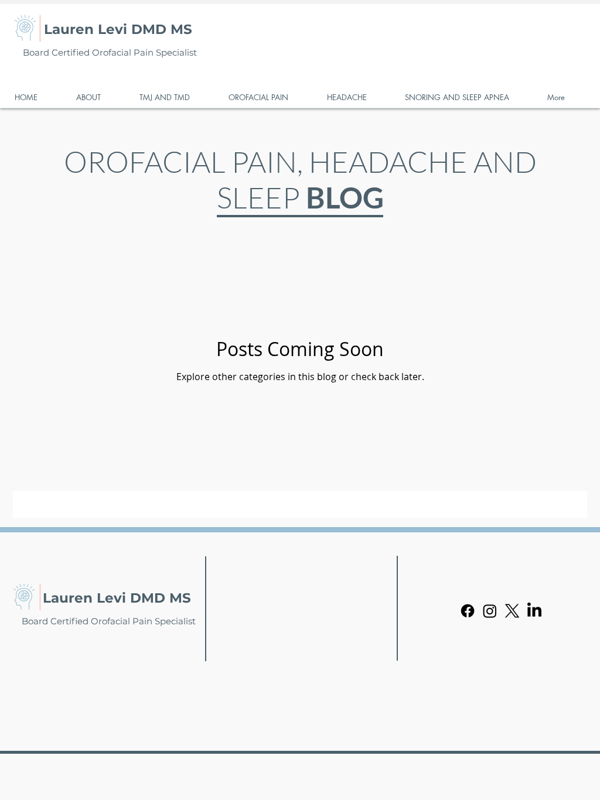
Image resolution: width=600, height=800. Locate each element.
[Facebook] (467, 611)
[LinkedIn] (534, 611)
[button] (99, 97)
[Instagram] (490, 611)
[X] (512, 611)
